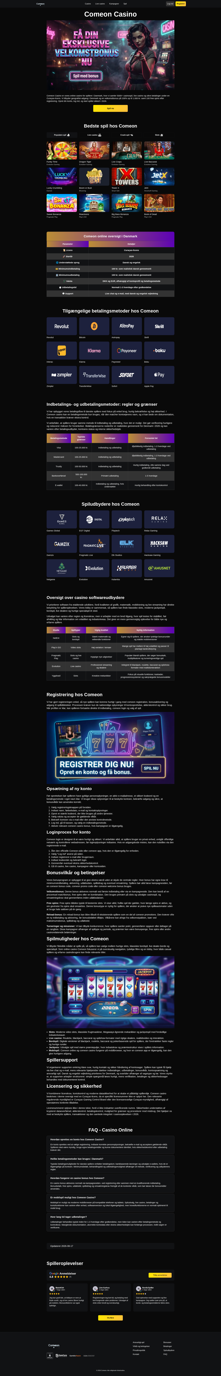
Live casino (92, 135)
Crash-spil (124, 135)
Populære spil (60, 135)
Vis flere (110, 1318)
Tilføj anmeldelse (160, 1275)
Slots (157, 135)
